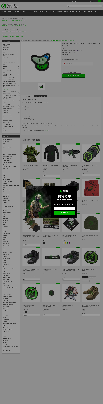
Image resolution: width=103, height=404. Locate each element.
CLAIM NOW (64, 213)
